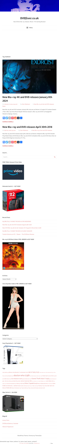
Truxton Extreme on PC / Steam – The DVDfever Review (18, 234)
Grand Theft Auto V (40, 378)
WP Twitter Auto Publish (23, 443)
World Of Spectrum (7, 426)
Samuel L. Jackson (14, 385)
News (3, 106)
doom (40, 375)
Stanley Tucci (42, 385)
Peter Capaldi (31, 383)
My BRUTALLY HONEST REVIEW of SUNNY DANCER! (17, 231)
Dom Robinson (26, 104)
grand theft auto (27, 378)
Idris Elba (10, 381)
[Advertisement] (29, 43)
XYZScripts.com (37, 443)
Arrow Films (5, 420)
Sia (31, 385)
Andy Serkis (5, 372)
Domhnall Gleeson (34, 375)
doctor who (22, 375)
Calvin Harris (42, 372)
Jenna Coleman (26, 381)
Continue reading (7, 121)
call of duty (33, 372)
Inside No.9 (16, 381)
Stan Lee (35, 385)
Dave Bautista (9, 375)
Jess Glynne (35, 381)
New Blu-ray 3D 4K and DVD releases (44, 104)
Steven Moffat (7, 387)
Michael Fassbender (11, 383)
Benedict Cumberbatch (21, 372)
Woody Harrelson (40, 387)
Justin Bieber (50, 381)
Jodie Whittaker (41, 381)
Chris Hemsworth (49, 372)
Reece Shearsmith (42, 383)
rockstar (50, 383)
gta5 (54, 378)
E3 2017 (50, 375)
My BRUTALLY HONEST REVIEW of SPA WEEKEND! (16, 221)
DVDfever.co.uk (29, 18)
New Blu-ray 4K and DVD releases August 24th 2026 (17, 224)
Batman (12, 372)
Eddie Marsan (7, 378)
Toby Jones (31, 387)
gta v (4, 381)
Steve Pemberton (16, 387)
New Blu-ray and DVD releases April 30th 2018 (27, 127)
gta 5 (51, 378)
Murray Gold (20, 383)
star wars (50, 385)
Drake (45, 375)
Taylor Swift (25, 387)
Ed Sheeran (17, 378)
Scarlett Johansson (24, 385)
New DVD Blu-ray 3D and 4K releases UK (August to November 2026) (21, 228)
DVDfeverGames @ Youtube (10, 423)
